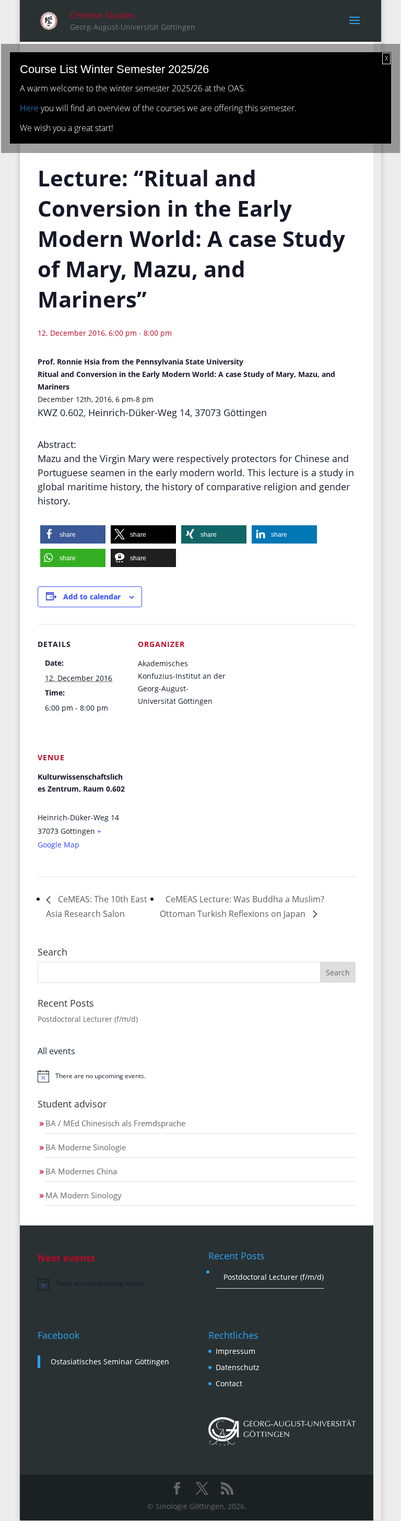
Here (29, 108)
